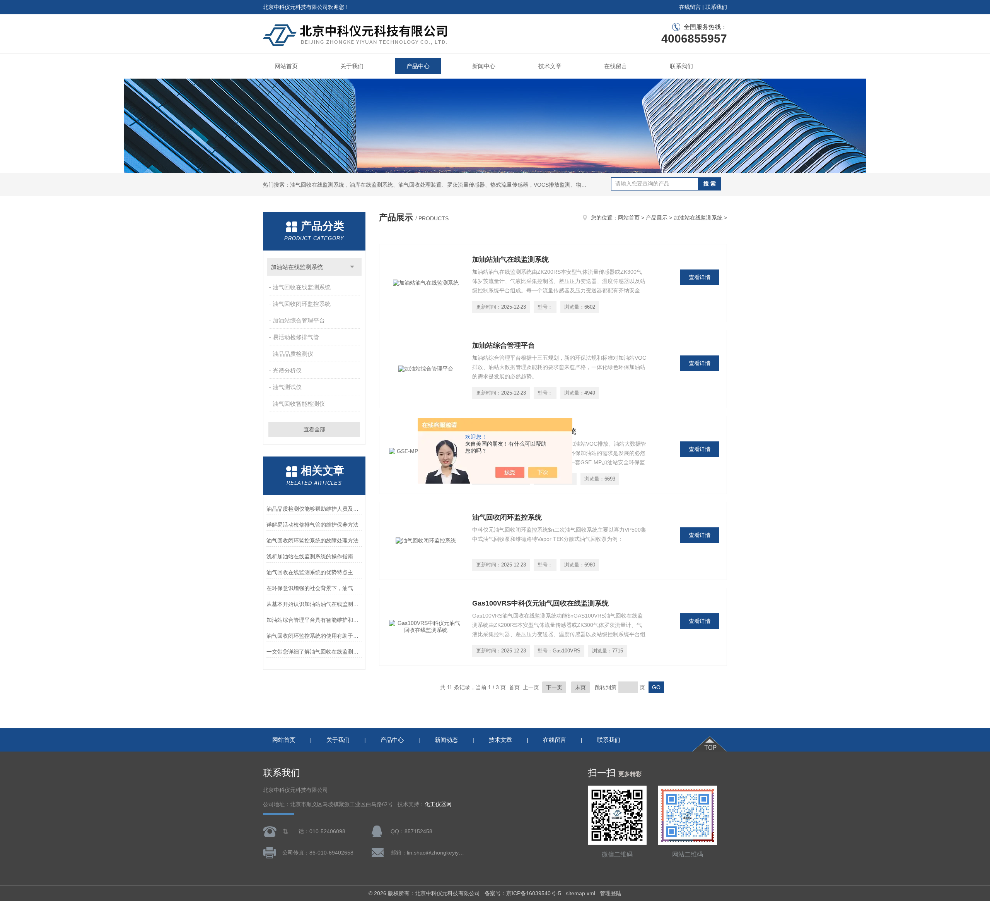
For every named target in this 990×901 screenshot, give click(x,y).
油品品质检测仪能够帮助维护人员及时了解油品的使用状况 (314, 509)
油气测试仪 (287, 387)
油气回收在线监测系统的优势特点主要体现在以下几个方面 (314, 572)
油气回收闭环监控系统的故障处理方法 (312, 540)
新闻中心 (483, 66)
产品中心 (418, 66)
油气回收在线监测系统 (302, 287)
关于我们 (352, 66)
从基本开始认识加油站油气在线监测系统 (314, 604)
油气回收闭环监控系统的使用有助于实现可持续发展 (314, 636)
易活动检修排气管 (296, 337)
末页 (580, 687)
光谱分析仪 (287, 370)
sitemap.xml (580, 893)
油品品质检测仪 (293, 353)
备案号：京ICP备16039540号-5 (523, 893)
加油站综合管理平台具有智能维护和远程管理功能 (314, 620)
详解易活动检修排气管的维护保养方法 (312, 525)
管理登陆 (610, 893)
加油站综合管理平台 (299, 320)
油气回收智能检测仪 (299, 403)
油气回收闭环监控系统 (302, 303)
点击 (352, 267)
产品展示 (656, 218)
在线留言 (690, 7)
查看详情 (699, 277)
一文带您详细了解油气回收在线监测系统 (314, 652)
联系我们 (716, 7)
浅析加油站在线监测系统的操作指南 (309, 556)
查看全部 (314, 429)
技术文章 (550, 66)
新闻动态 (446, 739)
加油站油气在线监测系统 (510, 259)
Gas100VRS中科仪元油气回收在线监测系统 (540, 603)
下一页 (554, 687)
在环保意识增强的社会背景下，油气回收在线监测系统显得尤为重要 (314, 588)
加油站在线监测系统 (297, 267)
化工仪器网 (438, 804)
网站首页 (286, 66)
